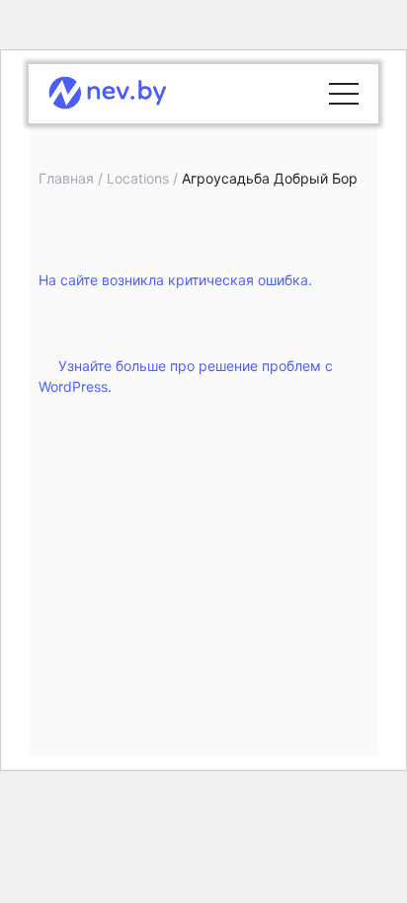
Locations (138, 178)
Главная (66, 178)
